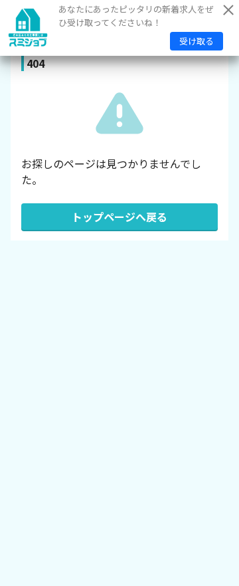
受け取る (196, 41)
